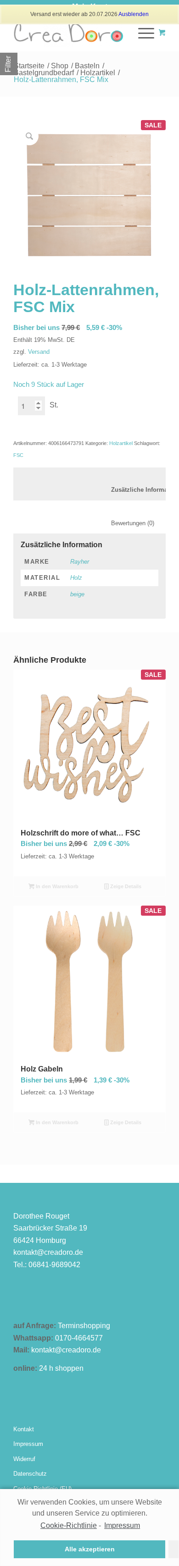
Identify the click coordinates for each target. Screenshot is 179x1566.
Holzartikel (97, 72)
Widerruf (24, 1459)
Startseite (29, 65)
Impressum (28, 1443)
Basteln (87, 65)
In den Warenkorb (56, 886)
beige (77, 594)
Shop (59, 65)
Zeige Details (125, 886)
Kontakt (23, 1429)
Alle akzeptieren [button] (90, 1549)
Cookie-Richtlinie (68, 1525)
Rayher (79, 561)
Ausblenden (133, 14)
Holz (76, 577)
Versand (39, 351)
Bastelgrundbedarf (44, 72)
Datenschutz (30, 1473)
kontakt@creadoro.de (48, 1252)
